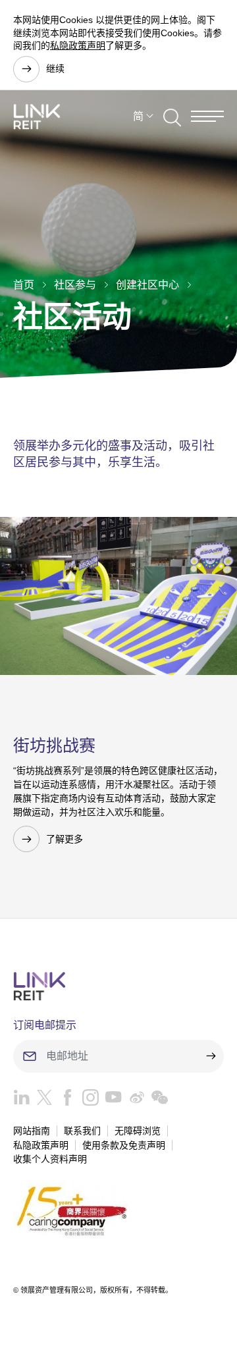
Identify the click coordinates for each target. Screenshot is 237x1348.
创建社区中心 (147, 284)
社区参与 (75, 284)
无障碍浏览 (138, 1130)
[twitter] (41, 1100)
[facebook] (64, 1100)
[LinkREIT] (118, 986)
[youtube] (110, 1100)
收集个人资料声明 (50, 1159)
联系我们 (82, 1130)
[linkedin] (21, 1100)
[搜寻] (172, 116)
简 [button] (138, 116)
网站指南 (31, 1130)
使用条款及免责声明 (123, 1145)
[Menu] (207, 116)
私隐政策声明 (77, 45)
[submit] (211, 1056)
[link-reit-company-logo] (37, 116)
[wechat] (156, 1100)
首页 (23, 284)
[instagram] (87, 1100)
